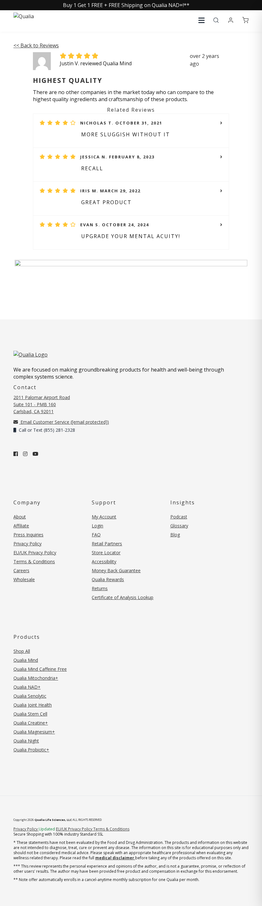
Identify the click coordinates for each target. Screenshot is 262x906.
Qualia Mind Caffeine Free (40, 669)
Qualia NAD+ (27, 687)
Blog (175, 535)
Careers (21, 570)
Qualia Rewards (108, 579)
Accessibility (104, 561)
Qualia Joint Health (32, 705)
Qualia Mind (25, 660)
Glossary (179, 526)
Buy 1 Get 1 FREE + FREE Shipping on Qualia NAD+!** (126, 5)
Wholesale (24, 579)
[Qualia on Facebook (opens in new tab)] (15, 453)
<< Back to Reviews (36, 45)
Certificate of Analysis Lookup (122, 597)
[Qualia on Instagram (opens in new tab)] (25, 453)
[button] (201, 20)
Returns (100, 588)
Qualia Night (26, 741)
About (19, 517)
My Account (104, 517)
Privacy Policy (27, 544)
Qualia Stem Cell (30, 714)
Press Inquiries (28, 535)
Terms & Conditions (34, 561)
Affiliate (21, 526)
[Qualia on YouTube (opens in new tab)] (35, 453)
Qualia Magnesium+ (34, 732)
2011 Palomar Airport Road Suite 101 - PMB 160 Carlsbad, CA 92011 (41, 404)
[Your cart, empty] (245, 20)
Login (97, 526)
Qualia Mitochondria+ (35, 678)
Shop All (21, 651)
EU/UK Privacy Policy (34, 552)
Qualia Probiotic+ (31, 750)
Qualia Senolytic (29, 696)
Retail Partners (107, 544)
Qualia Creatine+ (30, 723)
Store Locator (106, 552)
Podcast (178, 517)
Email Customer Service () (64, 422)
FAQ (96, 535)
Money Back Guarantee (116, 570)
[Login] (230, 20)
